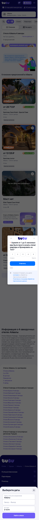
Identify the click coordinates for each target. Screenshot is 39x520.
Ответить (22, 263)
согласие (16, 275)
